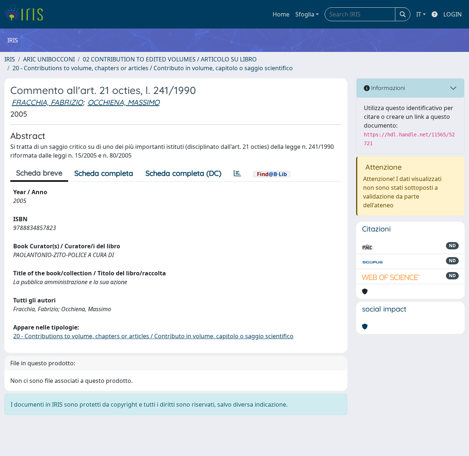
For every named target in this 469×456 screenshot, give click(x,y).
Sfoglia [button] (304, 14)
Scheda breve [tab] (39, 172)
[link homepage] (26, 14)
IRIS (9, 59)
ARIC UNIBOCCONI (49, 59)
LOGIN (452, 14)
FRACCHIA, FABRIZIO (47, 102)
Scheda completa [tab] (103, 173)
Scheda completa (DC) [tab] (183, 173)
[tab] (237, 173)
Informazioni (387, 87)
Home (281, 14)
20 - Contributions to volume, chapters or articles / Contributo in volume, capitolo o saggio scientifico (152, 68)
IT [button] (418, 14)
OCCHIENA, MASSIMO (123, 102)
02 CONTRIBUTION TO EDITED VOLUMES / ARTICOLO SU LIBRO (170, 59)
